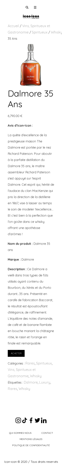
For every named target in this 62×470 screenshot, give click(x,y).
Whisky (36, 376)
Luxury (44, 382)
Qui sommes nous (20, 432)
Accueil (13, 26)
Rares (30, 363)
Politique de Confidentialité (31, 445)
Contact (47, 432)
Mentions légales (31, 439)
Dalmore (31, 382)
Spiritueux (40, 32)
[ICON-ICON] (31, 16)
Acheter (16, 353)
